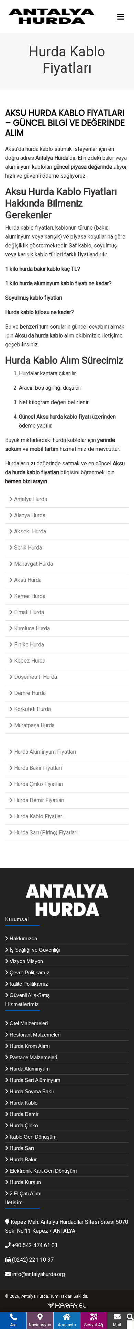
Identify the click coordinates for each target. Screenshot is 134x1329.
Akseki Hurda (29, 531)
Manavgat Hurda (33, 564)
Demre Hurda (29, 693)
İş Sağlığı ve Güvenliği (34, 950)
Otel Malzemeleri (28, 1023)
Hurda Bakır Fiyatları (37, 768)
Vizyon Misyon (25, 961)
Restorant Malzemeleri (34, 1035)
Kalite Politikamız (28, 984)
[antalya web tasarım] (67, 1305)
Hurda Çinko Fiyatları (38, 784)
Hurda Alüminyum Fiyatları (44, 752)
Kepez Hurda (29, 660)
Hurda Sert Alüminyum (34, 1080)
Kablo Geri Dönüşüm (32, 1137)
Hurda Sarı (21, 1148)
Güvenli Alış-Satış (29, 995)
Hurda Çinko (23, 1125)
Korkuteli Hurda (32, 709)
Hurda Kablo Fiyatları (38, 816)
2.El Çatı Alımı (25, 1193)
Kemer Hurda (29, 596)
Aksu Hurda (27, 580)
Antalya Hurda (30, 499)
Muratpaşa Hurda (34, 725)
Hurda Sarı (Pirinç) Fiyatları (45, 832)
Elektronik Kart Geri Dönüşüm (42, 1171)
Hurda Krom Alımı (29, 1046)
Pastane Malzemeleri (32, 1057)
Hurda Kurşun (24, 1182)
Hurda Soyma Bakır (31, 1091)
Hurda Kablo (22, 1103)
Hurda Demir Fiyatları (38, 800)
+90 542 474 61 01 (35, 1245)
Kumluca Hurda (31, 628)
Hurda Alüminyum (29, 1069)
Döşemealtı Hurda (35, 677)
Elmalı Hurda (28, 612)
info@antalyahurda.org (38, 1274)
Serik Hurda (27, 547)
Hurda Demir (23, 1114)
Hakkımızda (22, 938)
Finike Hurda (28, 644)
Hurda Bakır (22, 1159)
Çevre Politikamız (28, 972)
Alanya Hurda (29, 515)
